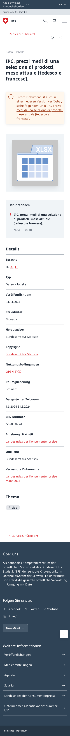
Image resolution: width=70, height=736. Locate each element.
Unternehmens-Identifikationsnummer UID (30, 708)
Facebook (14, 609)
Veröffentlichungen (17, 655)
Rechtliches (8, 730)
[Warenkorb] (54, 20)
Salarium (10, 685)
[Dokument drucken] (52, 37)
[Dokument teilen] (60, 37)
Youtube (52, 609)
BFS (13, 21)
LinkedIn (13, 616)
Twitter (34, 609)
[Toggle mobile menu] (64, 20)
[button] (64, 634)
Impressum (21, 730)
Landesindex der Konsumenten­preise (29, 696)
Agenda (9, 675)
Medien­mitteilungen (18, 665)
